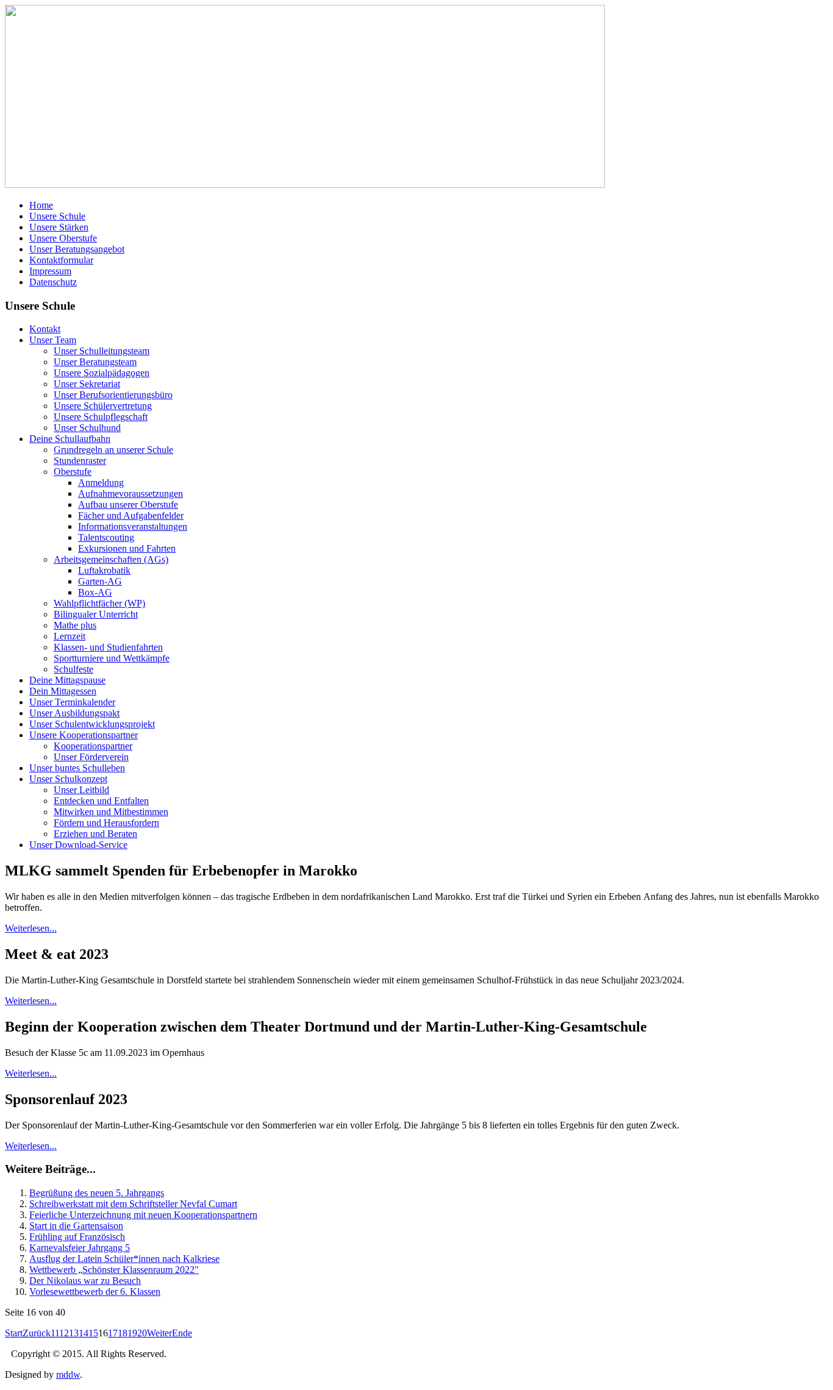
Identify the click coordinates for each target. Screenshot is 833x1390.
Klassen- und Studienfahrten (108, 647)
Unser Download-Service (78, 844)
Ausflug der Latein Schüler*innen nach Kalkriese (124, 1258)
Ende (182, 1333)
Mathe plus (75, 625)
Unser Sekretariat (87, 384)
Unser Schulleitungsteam (101, 351)
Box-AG (95, 592)
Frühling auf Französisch (77, 1236)
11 (55, 1333)
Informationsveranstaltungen (132, 526)
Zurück (37, 1333)
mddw (68, 1374)
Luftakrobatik (104, 570)
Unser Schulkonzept (68, 779)
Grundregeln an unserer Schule (113, 449)
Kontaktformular (61, 260)
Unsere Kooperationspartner (83, 735)
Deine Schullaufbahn (69, 438)
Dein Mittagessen (62, 691)
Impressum (50, 271)
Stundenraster (80, 460)
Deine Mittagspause (67, 680)
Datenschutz (53, 282)
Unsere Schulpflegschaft (101, 417)
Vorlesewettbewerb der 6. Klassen (94, 1291)
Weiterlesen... (31, 928)
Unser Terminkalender (72, 702)
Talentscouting (106, 537)
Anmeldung (101, 482)
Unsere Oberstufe (63, 238)
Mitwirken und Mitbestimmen (111, 812)
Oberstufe (72, 471)
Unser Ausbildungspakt (74, 713)
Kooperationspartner (93, 746)
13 (74, 1333)
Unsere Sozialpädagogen (101, 373)
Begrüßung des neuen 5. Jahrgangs (96, 1193)
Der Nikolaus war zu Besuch (85, 1280)
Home (41, 205)
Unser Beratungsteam (95, 362)
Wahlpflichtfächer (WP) (99, 603)
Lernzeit (69, 636)
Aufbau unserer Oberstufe (128, 504)
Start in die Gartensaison (76, 1226)
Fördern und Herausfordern (106, 823)
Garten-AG (100, 581)
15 (93, 1333)
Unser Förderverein (91, 757)
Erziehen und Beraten (95, 834)
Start (14, 1333)
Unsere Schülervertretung (103, 406)
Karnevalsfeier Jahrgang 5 (79, 1247)
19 (132, 1333)
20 (142, 1333)
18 (122, 1333)
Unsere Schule (57, 216)
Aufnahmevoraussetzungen (130, 493)
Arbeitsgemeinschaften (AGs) (111, 559)
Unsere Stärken (58, 227)
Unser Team (52, 340)
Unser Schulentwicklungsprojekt (92, 724)
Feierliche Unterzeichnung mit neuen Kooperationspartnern (143, 1215)
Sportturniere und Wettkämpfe (112, 658)
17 (113, 1333)
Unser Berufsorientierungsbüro (113, 395)
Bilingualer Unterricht (96, 614)
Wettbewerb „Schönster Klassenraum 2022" (114, 1269)
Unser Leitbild (81, 790)
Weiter (159, 1333)
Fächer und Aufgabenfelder (131, 515)
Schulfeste (73, 669)
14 (83, 1333)
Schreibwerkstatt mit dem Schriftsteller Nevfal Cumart (133, 1204)
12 (64, 1333)
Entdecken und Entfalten (101, 801)
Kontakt (44, 329)
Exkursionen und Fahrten (127, 548)
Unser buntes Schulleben (77, 768)
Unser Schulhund (87, 427)
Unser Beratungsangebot (76, 249)
